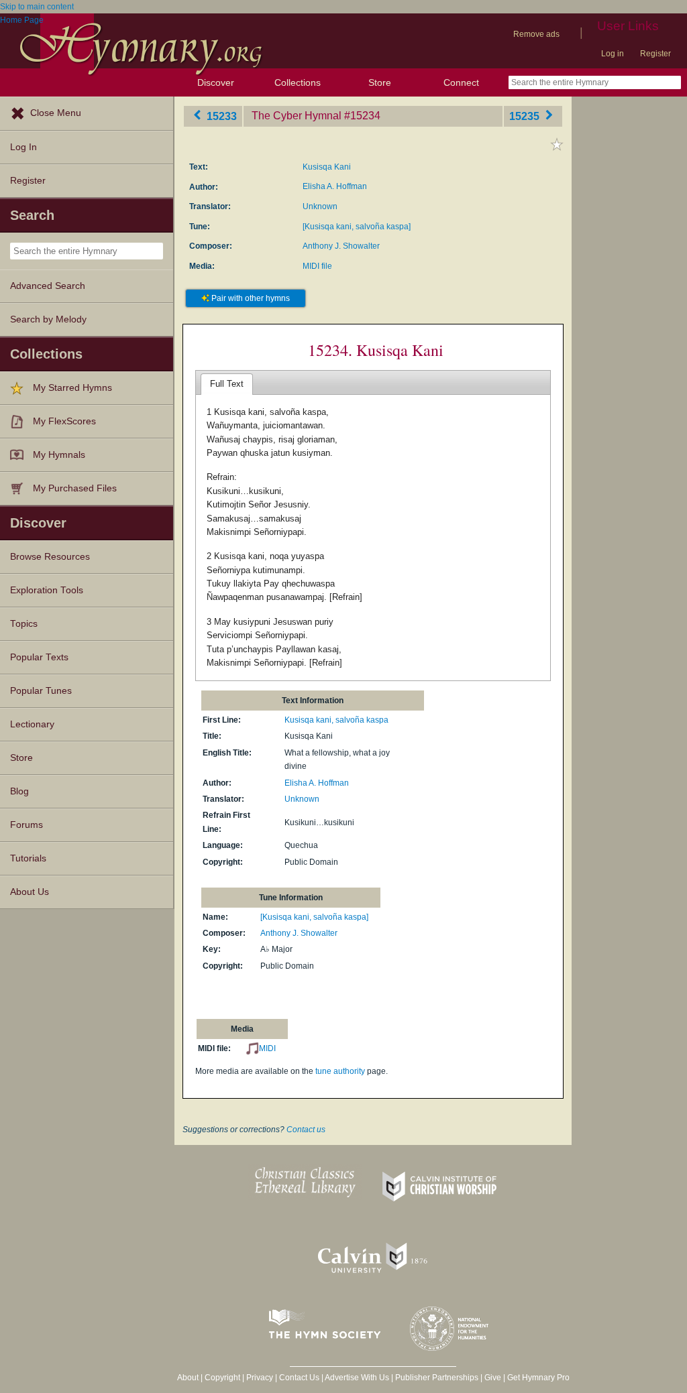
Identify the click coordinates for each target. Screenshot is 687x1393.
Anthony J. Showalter (341, 246)
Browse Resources (50, 557)
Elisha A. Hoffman (335, 186)
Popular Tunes (41, 691)
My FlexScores (64, 421)
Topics (24, 624)
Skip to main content (37, 6)
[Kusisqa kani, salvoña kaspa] (357, 226)
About (188, 1377)
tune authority (340, 1071)
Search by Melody (48, 319)
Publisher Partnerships (436, 1377)
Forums (26, 825)
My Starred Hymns (72, 388)
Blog (19, 791)
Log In (23, 147)
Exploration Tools (46, 590)
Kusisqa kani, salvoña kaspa (336, 720)
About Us (29, 892)
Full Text (227, 384)
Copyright (222, 1377)
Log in (612, 53)
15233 (220, 115)
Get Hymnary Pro (538, 1377)
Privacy (259, 1377)
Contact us (305, 1129)
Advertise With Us (357, 1377)
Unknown (320, 206)
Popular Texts (39, 657)
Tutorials (28, 858)
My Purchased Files (75, 488)
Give (492, 1377)
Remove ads (536, 34)
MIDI (267, 1048)
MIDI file (317, 266)
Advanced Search (47, 286)
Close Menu (55, 113)
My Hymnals (59, 455)
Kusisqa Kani (327, 167)
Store (379, 82)
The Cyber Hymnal (296, 115)
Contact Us (299, 1377)
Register (655, 53)
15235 (525, 115)
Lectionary (32, 724)
